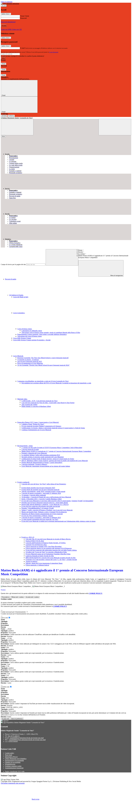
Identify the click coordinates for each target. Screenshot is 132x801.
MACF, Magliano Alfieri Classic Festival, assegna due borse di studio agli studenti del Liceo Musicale (54, 460)
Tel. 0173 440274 (13, 736)
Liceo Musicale (18, 356)
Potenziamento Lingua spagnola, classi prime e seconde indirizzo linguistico (42, 334)
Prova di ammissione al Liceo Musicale (30, 363)
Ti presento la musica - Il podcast (28, 360)
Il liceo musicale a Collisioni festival (37, 565)
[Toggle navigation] (17, 127)
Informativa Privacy (11, 757)
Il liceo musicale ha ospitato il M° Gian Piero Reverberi (43, 546)
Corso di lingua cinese (24, 329)
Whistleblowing (10, 764)
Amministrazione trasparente (14, 768)
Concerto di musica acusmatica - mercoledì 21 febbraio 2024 (41, 493)
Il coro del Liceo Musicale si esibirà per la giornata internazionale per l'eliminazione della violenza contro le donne (58, 521)
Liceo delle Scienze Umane (22, 338)
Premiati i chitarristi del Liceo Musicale (34, 453)
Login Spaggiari (53, 52)
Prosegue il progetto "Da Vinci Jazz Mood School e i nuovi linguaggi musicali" (43, 358)
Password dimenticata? (8, 22)
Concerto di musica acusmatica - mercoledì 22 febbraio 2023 (41, 517)
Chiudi (3, 64)
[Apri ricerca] (115, 127)
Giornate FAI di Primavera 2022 (36, 545)
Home (80, 250)
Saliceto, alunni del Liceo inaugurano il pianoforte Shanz (44, 563)
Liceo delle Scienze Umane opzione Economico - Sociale (32, 340)
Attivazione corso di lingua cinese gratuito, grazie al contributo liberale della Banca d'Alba (50, 332)
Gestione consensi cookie (13, 766)
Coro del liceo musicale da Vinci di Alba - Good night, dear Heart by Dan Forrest (47, 403)
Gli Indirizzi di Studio (16, 295)
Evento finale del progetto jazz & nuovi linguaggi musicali (40, 489)
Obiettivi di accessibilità (12, 762)
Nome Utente (24, 16)
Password (23, 18)
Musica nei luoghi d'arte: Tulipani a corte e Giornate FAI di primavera (44, 512)
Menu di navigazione (116, 275)
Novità (80, 252)
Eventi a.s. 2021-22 (28, 537)
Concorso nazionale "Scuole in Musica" (34, 464)
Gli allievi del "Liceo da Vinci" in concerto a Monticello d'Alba (46, 552)
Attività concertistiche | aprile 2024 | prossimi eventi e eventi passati (43, 491)
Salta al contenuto (6, 2)
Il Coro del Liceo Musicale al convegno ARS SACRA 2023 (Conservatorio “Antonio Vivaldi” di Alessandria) (57, 501)
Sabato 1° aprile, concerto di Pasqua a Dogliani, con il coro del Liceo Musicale (47, 510)
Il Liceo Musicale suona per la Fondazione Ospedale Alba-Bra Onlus (48, 554)
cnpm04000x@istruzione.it (27, 738)
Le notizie (81, 254)
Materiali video (22, 399)
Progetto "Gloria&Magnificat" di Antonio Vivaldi (37, 508)
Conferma (11, 116)
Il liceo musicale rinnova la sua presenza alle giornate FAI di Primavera (49, 548)
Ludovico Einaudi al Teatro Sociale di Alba (40, 556)
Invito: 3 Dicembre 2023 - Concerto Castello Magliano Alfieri (41, 499)
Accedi (4, 5)
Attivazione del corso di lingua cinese (29, 336)
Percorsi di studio (10, 279)
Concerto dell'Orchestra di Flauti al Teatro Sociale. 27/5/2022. (46, 543)
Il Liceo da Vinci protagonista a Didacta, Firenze (37, 516)
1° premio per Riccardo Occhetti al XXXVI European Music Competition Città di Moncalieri (51, 447)
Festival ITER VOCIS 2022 (35, 541)
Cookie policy (9, 753)
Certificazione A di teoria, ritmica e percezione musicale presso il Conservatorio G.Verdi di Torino (53, 428)
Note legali (8, 755)
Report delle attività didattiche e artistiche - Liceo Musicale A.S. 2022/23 (45, 504)
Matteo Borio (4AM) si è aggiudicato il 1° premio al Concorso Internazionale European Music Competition (56, 451)
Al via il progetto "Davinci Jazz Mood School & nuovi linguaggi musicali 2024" (43, 365)
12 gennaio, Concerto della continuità (33, 495)
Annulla (4, 116)
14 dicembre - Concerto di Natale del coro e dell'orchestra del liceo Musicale (46, 497)
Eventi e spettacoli (23, 482)
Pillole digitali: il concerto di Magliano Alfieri (36, 406)
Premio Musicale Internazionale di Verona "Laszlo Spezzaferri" (42, 462)
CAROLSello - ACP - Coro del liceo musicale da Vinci (39, 401)
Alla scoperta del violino (29, 404)
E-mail (22, 48)
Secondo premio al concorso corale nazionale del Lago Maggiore (42, 457)
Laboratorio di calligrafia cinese (31, 331)
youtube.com (5, 687)
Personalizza (5, 597)
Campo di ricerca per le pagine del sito (13, 264)
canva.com (4, 618)
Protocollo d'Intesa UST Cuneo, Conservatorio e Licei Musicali (38, 422)
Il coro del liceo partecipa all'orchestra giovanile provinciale (40, 506)
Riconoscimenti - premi (25, 446)
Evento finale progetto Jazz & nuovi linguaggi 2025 (38, 488)
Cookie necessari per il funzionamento (13, 612)
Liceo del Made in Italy (20, 297)
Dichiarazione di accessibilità (14, 760)
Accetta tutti (32, 597)
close (3, 136)
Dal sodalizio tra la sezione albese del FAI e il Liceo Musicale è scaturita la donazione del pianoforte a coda (56, 383)
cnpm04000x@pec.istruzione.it (27, 740)
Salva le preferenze (17, 718)
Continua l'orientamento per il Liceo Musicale (36, 430)
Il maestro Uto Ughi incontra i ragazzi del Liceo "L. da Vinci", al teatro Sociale (51, 559)
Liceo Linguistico (19, 313)
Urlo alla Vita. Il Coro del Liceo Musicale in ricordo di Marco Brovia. (48, 539)
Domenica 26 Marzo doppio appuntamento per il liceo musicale (42, 514)
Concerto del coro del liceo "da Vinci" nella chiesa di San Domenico (43, 484)
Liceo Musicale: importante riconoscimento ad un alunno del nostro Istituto (45, 466)
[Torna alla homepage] (66, 118)
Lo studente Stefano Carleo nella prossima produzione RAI (40, 455)
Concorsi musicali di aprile (30, 449)
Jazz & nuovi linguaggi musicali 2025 (29, 361)
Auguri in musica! (31, 561)
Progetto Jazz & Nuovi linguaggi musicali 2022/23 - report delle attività (44, 503)
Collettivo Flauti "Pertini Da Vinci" (32, 424)
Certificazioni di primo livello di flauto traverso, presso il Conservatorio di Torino (47, 459)
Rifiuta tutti (17, 597)
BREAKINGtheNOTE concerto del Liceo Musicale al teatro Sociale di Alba (50, 558)
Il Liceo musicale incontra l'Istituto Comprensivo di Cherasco (41, 426)
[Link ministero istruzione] (10, 3)
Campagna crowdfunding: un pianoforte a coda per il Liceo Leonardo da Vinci (43, 381)
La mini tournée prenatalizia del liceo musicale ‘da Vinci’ (39, 519)
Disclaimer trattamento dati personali (13, 783)
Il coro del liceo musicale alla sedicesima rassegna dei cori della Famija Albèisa (51, 550)
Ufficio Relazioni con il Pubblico (15, 759)
